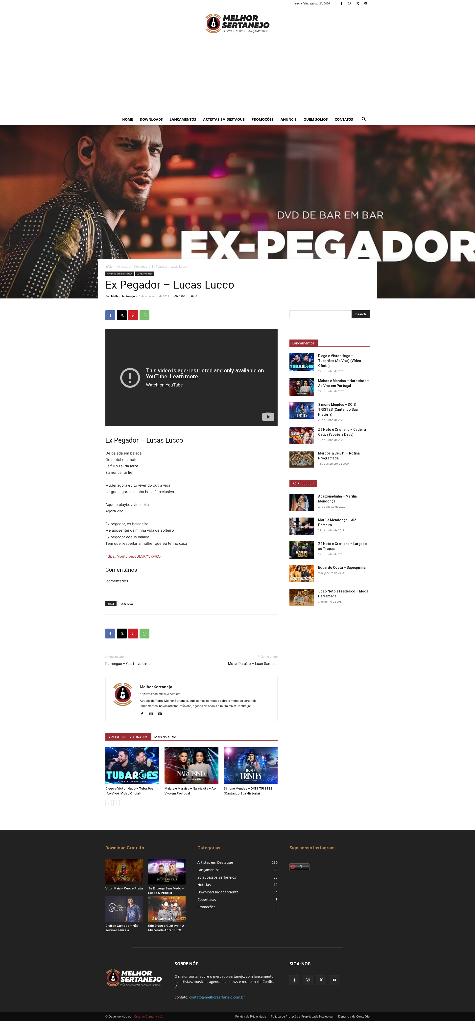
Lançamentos (183, 119)
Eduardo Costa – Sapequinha (342, 567)
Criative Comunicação (149, 1016)
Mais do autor (165, 737)
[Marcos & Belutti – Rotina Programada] (301, 459)
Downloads (151, 119)
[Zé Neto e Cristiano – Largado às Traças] (301, 550)
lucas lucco (127, 603)
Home (127, 119)
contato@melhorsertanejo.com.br (217, 997)
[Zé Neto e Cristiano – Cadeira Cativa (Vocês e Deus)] (301, 435)
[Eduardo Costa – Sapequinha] (301, 573)
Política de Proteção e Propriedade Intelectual (302, 1016)
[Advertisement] (237, 76)
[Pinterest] (133, 315)
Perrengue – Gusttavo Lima (127, 663)
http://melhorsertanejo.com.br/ (160, 694)
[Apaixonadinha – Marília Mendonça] (301, 502)
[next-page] (116, 803)
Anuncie (289, 119)
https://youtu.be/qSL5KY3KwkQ (133, 556)
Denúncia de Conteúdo (354, 1016)
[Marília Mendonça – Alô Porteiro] (301, 526)
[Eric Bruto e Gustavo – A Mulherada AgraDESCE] (167, 909)
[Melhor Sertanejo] (237, 23)
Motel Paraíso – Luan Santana (253, 663)
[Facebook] (341, 3)
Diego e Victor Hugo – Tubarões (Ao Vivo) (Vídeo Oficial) (339, 361)
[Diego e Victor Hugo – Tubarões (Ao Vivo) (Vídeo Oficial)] (132, 765)
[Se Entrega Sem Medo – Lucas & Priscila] (167, 872)
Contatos (344, 119)
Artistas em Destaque (224, 119)
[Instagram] (349, 3)
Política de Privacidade (250, 1016)
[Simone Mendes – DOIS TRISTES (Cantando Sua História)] (251, 765)
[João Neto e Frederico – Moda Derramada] (301, 597)
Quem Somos (316, 119)
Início (109, 266)
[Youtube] (366, 3)
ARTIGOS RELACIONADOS (128, 737)
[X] (357, 3)
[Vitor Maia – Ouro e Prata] (124, 872)
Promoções (263, 119)
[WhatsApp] (144, 315)
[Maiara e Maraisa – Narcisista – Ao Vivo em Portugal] (191, 765)
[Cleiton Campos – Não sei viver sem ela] (124, 909)
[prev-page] (108, 803)
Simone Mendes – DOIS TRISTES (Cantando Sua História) (338, 409)
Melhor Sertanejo (123, 296)
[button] (364, 119)
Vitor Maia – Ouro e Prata (124, 888)
